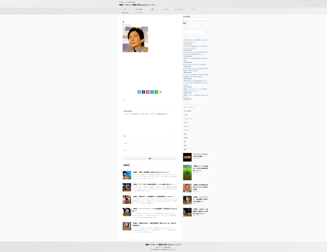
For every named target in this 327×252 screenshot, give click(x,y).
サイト (125, 150)
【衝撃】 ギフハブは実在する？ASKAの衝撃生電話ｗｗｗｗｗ (200, 168)
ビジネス (166, 9)
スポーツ (193, 9)
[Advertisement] (137, 72)
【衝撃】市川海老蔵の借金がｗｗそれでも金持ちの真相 (200, 187)
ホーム (125, 9)
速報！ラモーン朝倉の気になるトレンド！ (137, 5)
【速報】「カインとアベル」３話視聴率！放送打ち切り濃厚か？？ (200, 199)
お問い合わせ (125, 12)
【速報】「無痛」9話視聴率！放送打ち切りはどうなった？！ (151, 172)
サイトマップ (138, 12)
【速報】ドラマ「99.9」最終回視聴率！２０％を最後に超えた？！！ (153, 184)
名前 (125, 136)
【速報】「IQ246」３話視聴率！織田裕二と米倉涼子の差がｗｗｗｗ (200, 211)
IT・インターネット (180, 9)
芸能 (152, 9)
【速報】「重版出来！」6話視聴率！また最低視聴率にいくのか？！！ (154, 196)
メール (125, 143)
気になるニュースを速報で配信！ (163, 247)
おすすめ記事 (138, 9)
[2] (152, 92)
